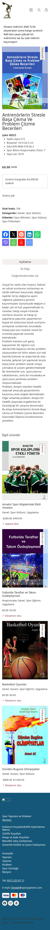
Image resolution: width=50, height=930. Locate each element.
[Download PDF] (21, 242)
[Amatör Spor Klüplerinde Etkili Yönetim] (25, 470)
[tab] (25, 262)
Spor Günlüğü (10, 868)
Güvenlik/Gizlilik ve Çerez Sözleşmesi (23, 844)
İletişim (6, 872)
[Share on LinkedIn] (29, 234)
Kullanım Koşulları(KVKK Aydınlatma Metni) (23, 828)
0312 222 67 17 (15, 880)
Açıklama (25, 262)
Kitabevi (7, 864)
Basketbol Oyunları (14, 684)
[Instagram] (10, 903)
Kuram (14, 689)
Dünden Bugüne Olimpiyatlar (21, 769)
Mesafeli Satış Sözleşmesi (17, 841)
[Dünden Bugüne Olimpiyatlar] (25, 735)
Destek (15, 887)
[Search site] (39, 9)
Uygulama (33, 512)
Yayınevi (7, 857)
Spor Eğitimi (33, 600)
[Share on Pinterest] (21, 234)
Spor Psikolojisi (11, 221)
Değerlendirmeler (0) (25, 276)
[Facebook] (4, 903)
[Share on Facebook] (5, 234)
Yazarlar (6, 861)
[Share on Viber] (5, 242)
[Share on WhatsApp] (37, 234)
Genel (21, 213)
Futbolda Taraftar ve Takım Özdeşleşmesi (19, 594)
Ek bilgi (25, 269)
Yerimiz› (7, 820)
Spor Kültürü (33, 213)
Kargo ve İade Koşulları (15, 837)
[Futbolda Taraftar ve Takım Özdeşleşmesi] (25, 558)
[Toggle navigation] (27, 10)
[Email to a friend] (29, 242)
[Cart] (46, 10)
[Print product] (13, 242)
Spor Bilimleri (22, 217)
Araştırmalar (9, 600)
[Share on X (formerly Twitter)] (13, 234)
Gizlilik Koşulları (11, 833)
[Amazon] (16, 903)
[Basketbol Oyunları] (25, 650)
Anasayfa (7, 853)
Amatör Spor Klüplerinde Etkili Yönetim (21, 506)
